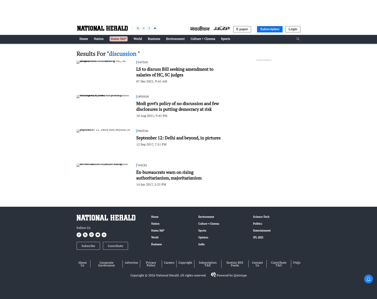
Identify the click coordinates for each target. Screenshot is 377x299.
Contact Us (257, 263)
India (201, 244)
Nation (155, 223)
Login (293, 29)
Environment (206, 217)
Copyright (185, 262)
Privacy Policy (151, 263)
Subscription (269, 29)
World (154, 237)
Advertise (131, 262)
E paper (242, 29)
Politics (257, 223)
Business (156, 244)
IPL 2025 (258, 237)
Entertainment (262, 230)
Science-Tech (261, 217)
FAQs (296, 262)
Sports (202, 230)
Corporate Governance (106, 263)
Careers (169, 262)
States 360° (158, 230)
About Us (82, 263)
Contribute (115, 246)
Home (154, 217)
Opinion (203, 237)
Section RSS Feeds (234, 263)
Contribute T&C (278, 263)
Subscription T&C (208, 263)
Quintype (240, 275)
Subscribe (88, 246)
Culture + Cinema (208, 223)
